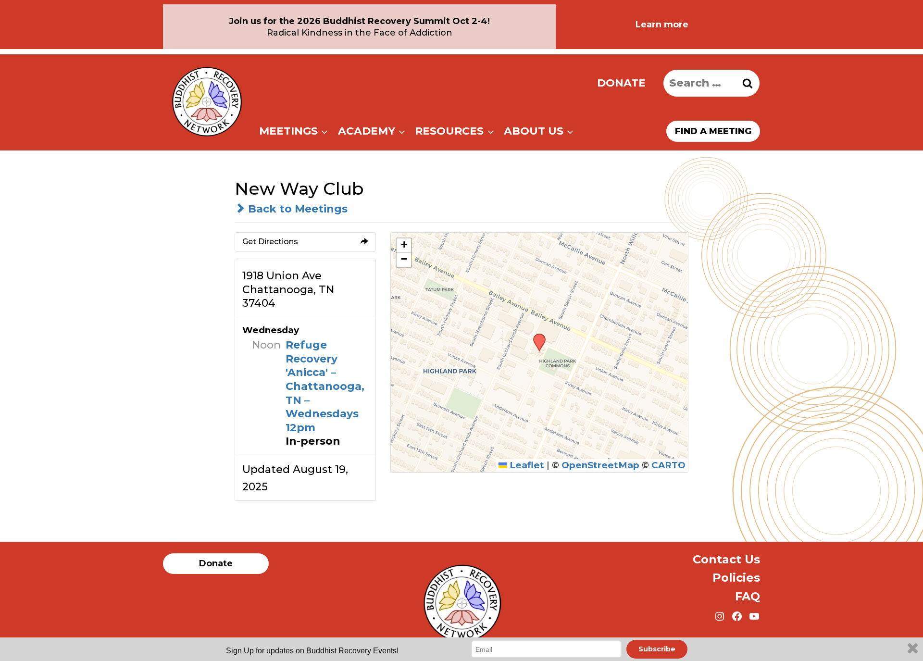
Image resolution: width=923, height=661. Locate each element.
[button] (536, 336)
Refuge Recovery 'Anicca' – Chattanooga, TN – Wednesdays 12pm (325, 386)
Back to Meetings (296, 208)
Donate (621, 82)
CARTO (668, 465)
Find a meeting (713, 131)
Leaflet (525, 465)
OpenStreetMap (600, 465)
